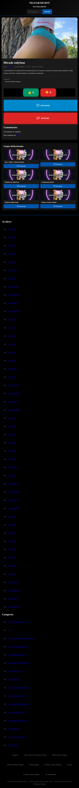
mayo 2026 (12, 246)
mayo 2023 (12, 541)
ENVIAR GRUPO (39, 7)
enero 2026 (12, 278)
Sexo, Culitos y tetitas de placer (14, 162)
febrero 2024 (12, 467)
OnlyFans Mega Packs (12, 202)
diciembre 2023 (13, 484)
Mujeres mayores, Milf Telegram (18, 704)
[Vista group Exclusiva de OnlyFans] (21, 179)
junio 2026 (11, 237)
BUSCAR (47, 12)
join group (22, 166)
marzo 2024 (12, 459)
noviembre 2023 (13, 492)
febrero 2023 (12, 566)
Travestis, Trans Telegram (16, 737)
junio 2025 (11, 336)
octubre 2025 (12, 303)
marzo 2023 (12, 558)
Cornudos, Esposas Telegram (17, 646)
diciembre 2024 (13, 385)
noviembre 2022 (13, 590)
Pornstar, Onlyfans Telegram (13, 81)
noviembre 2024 (13, 393)
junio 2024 (11, 434)
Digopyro (10, 67)
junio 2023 (11, 533)
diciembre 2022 (13, 582)
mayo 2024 (12, 443)
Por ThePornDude (50, 774)
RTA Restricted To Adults (39, 784)
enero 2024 (12, 475)
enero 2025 (12, 377)
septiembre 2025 (13, 311)
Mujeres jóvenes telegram (16, 696)
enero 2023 (12, 574)
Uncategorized (13, 745)
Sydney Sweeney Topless (48, 202)
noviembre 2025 (13, 295)
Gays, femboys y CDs (15, 671)
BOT (10, 630)
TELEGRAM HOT (39, 3)
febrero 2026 (12, 270)
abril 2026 (11, 254)
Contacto (69, 765)
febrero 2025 (12, 369)
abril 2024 (11, 451)
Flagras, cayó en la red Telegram (18, 663)
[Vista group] (58, 159)
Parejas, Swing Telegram (16, 712)
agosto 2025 (12, 319)
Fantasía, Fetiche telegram (16, 655)
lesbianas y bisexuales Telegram (18, 688)
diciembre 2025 (13, 287)
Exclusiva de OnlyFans (12, 182)
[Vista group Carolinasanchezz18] (58, 179)
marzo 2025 (12, 360)
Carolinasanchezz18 (47, 182)
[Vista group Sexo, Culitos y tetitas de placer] (21, 159)
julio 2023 (11, 525)
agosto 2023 (12, 516)
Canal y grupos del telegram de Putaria (20, 638)
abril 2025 (11, 352)
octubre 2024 (12, 402)
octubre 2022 (12, 599)
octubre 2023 (12, 500)
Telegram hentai (13, 729)
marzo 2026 (12, 262)
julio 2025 (11, 328)
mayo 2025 (12, 344)
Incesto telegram (13, 679)
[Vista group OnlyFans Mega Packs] (21, 199)
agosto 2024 (12, 418)
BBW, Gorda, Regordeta (16, 622)
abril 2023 (11, 549)
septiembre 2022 (13, 607)
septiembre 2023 (13, 508)
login (18, 135)
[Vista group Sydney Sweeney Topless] (58, 199)
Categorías (15, 755)
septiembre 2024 (13, 410)
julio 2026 (11, 229)
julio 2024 (11, 426)
